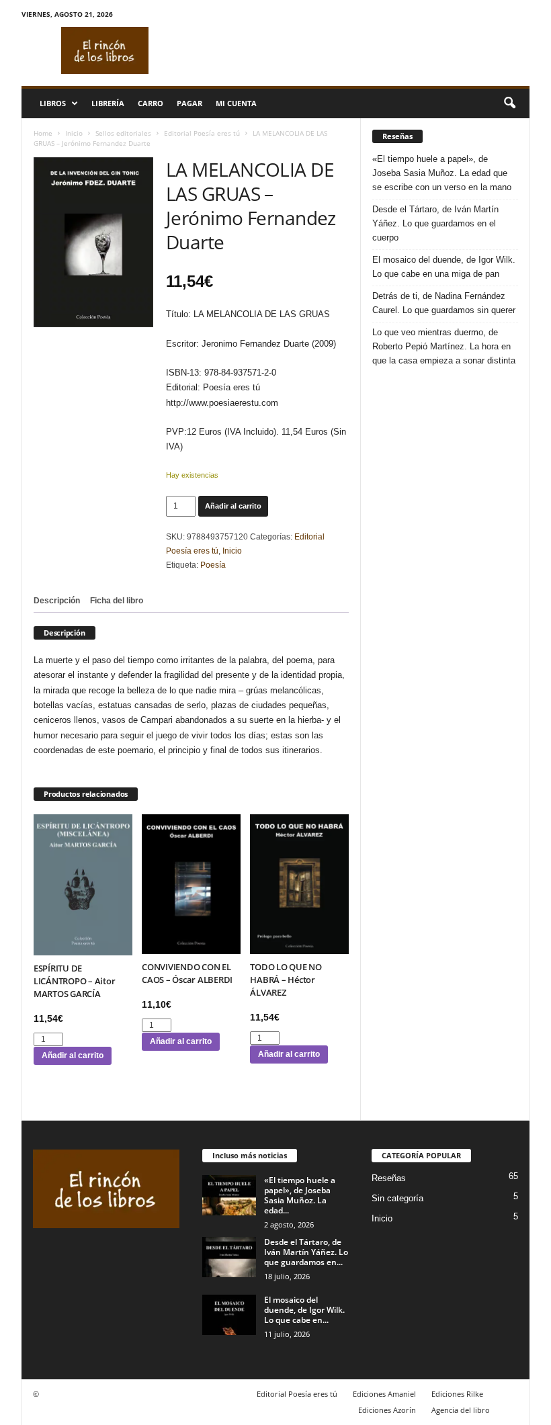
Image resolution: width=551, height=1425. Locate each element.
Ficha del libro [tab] (116, 600)
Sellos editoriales (123, 133)
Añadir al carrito (233, 506)
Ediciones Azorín (387, 1410)
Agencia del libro (460, 1410)
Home (43, 133)
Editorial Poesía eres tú (202, 133)
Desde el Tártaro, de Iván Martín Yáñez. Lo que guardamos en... (306, 1252)
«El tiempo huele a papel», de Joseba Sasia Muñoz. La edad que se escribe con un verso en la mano (441, 173)
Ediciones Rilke (457, 1394)
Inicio (74, 133)
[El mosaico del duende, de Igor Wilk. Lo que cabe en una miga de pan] (229, 1315)
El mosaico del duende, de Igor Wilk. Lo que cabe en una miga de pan (443, 267)
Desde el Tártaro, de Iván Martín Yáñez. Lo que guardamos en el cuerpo (435, 223)
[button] (509, 103)
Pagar (189, 103)
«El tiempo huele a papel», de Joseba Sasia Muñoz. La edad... (299, 1195)
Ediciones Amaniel (384, 1394)
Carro (150, 103)
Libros (53, 103)
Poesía (213, 565)
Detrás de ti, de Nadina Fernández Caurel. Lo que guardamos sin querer (443, 303)
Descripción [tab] (57, 600)
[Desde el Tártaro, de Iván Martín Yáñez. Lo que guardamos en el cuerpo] (229, 1257)
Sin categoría (397, 1198)
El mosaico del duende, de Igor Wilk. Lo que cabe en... (304, 1310)
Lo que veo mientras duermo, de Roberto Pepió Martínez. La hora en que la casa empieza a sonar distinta (443, 346)
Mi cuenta (236, 103)
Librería (107, 103)
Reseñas (389, 1178)
